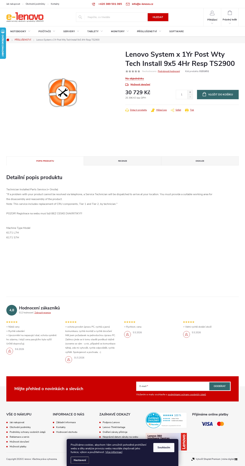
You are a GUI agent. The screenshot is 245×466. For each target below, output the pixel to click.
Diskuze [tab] (200, 161)
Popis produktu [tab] (45, 161)
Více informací (113, 452)
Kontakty (55, 4)
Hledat (158, 17)
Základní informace (66, 422)
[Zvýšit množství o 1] (190, 92)
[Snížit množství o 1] (190, 97)
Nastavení (80, 460)
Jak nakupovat (13, 4)
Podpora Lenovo (111, 422)
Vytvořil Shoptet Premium (208, 459)
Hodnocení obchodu (66, 432)
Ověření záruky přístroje (115, 432)
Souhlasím (164, 447)
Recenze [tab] (122, 161)
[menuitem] (20, 31)
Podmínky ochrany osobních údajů (28, 432)
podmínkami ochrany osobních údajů (187, 394)
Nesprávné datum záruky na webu (120, 437)
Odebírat (220, 386)
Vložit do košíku (220, 94)
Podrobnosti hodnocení (169, 71)
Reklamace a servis (19, 437)
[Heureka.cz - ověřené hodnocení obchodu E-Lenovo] (166, 420)
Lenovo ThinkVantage (114, 427)
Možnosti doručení (140, 84)
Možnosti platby (18, 446)
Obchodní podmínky (35, 4)
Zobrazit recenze (42, 312)
